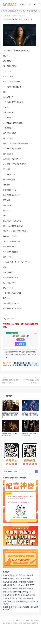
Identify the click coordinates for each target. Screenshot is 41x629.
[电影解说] (22, 11)
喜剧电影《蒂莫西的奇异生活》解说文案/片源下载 (10, 415)
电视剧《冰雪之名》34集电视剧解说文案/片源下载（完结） (20, 608)
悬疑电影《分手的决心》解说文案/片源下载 (19, 585)
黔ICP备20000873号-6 (30, 623)
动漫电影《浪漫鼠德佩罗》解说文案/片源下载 (10, 381)
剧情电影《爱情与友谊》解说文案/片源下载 (19, 595)
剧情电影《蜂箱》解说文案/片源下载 (31, 381)
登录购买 (21, 344)
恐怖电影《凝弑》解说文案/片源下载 (16, 579)
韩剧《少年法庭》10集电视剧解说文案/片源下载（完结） (20, 603)
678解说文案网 (13, 11)
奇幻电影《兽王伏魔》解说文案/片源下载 (18, 582)
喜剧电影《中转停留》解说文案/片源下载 (18, 588)
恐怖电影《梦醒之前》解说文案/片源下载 (18, 575)
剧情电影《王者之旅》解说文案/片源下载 (18, 598)
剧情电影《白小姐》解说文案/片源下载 (17, 592)
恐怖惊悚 (14, 16)
